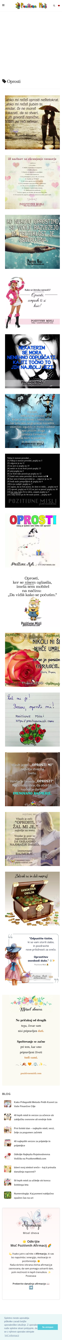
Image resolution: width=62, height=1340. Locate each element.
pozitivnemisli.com (31, 1073)
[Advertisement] (31, 46)
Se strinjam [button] (47, 1327)
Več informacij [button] (12, 1335)
